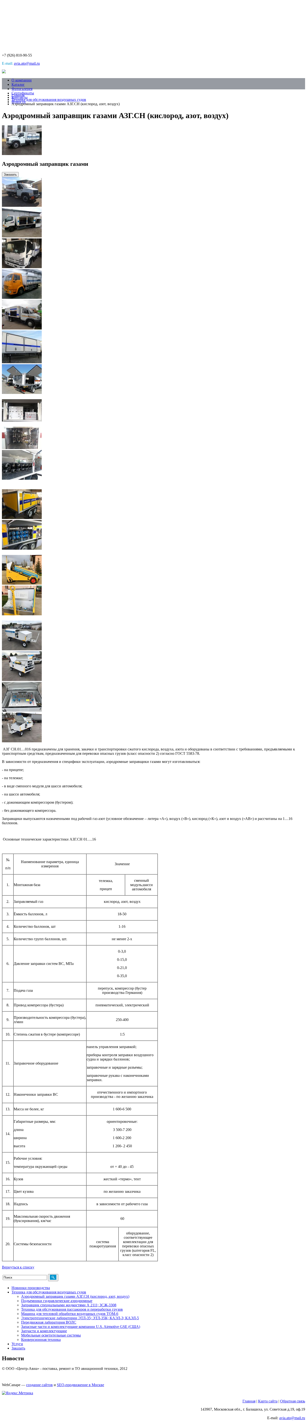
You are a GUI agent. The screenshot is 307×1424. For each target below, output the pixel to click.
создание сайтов (39, 1385)
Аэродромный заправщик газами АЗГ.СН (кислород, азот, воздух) (75, 1296)
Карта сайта (267, 1401)
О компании (22, 80)
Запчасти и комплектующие (44, 1331)
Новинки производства (31, 1288)
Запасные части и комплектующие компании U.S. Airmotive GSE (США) (80, 1327)
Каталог (18, 84)
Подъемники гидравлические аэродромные (56, 1301)
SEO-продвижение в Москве (80, 1385)
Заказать (10, 174)
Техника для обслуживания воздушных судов (49, 100)
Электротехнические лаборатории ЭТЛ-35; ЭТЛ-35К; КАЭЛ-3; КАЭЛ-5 (80, 1318)
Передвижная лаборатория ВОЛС (48, 1322)
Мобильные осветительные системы (51, 1335)
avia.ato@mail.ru (27, 63)
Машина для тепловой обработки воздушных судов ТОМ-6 (69, 1314)
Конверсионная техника (41, 1340)
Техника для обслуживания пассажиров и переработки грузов (72, 1309)
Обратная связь (292, 1401)
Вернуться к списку (18, 1267)
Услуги (17, 1344)
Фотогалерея (22, 89)
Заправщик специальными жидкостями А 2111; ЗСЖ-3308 (68, 1305)
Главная (18, 95)
